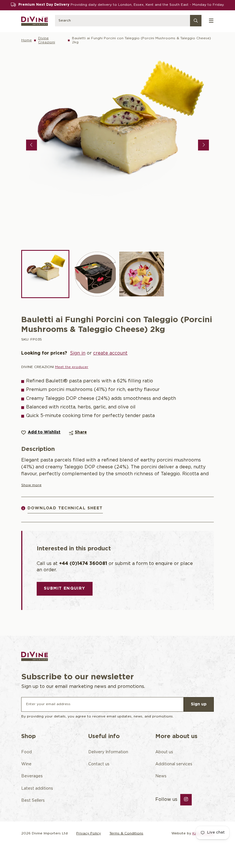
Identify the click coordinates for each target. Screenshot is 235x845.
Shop (28, 736)
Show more (31, 485)
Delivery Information (108, 752)
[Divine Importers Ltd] (34, 21)
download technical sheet (65, 508)
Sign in (77, 353)
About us (164, 752)
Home (26, 40)
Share (81, 432)
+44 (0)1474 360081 (83, 564)
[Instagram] (186, 799)
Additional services (173, 764)
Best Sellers (33, 800)
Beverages (32, 776)
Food (26, 752)
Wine (26, 764)
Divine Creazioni (46, 40)
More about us (176, 736)
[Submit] (195, 21)
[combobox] (128, 21)
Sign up (199, 704)
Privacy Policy (88, 833)
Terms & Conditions (126, 833)
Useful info (104, 736)
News (161, 776)
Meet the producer (71, 367)
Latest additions (37, 788)
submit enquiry (64, 588)
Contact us (98, 764)
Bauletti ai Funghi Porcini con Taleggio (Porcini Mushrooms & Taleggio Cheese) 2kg (141, 40)
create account (110, 353)
